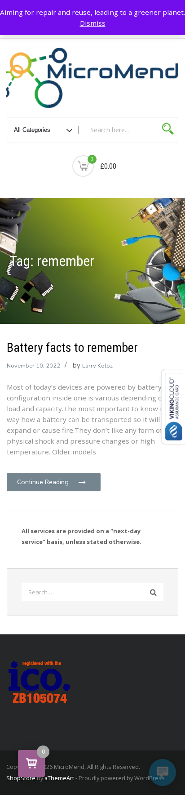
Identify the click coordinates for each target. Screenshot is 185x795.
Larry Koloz (97, 366)
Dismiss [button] (93, 22)
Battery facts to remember (72, 347)
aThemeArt (59, 778)
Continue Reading (43, 481)
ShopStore (20, 778)
